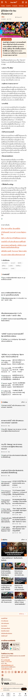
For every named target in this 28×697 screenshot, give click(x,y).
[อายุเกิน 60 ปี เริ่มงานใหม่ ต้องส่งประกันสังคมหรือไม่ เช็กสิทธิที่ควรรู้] (14, 461)
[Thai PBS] (13, 2)
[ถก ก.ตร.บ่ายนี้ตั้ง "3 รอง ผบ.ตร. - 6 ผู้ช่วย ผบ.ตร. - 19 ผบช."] (6, 370)
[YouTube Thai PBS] (19, 672)
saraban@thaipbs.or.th (6, 668)
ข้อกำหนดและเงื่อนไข (5, 628)
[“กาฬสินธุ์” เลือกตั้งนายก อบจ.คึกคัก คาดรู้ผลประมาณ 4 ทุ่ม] (6, 393)
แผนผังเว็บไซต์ (4, 618)
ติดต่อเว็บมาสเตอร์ (5, 631)
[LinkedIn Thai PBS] (2, 675)
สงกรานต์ (13, 263)
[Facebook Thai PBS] (2, 672)
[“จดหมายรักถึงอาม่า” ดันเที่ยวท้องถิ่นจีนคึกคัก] (14, 549)
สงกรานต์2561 (5, 263)
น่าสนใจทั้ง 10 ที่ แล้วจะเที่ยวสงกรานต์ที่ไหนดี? (13, 241)
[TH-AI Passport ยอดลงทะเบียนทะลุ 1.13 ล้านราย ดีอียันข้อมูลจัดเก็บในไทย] (6, 493)
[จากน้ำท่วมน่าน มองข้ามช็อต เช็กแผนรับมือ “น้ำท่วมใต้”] (7, 580)
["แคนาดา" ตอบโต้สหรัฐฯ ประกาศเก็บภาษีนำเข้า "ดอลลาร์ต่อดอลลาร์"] (6, 385)
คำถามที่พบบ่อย (4, 621)
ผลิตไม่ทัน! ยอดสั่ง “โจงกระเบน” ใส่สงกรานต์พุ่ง (14, 251)
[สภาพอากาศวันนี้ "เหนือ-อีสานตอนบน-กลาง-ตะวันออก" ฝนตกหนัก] (14, 412)
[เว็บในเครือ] (2, 2)
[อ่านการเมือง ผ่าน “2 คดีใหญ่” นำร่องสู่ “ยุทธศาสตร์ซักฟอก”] (21, 595)
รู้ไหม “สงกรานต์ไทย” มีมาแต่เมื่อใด (10, 228)
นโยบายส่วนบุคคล (5, 623)
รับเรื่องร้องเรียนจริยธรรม (6, 633)
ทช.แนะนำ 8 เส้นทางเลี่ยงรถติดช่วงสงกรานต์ (13, 255)
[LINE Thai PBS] (15, 672)
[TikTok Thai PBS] (22, 672)
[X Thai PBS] (6, 672)
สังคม (3, 17)
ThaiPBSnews (5, 268)
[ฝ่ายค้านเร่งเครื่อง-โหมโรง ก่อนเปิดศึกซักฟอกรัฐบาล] (7, 566)
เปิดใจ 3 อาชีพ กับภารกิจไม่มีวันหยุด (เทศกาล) (13, 238)
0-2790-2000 (6, 660)
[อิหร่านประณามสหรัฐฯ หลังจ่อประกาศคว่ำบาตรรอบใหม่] (21, 566)
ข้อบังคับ (19, 263)
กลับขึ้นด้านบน (21, 614)
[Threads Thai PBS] (12, 672)
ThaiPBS (12, 268)
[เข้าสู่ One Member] (26, 2)
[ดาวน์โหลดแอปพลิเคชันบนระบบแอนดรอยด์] (15, 648)
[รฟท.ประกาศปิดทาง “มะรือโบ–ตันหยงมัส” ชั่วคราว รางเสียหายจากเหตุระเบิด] (6, 362)
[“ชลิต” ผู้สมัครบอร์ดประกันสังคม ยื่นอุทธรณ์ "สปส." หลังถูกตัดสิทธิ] (6, 529)
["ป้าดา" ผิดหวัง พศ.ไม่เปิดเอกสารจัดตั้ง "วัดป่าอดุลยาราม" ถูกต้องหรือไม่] (6, 511)
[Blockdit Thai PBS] (25, 672)
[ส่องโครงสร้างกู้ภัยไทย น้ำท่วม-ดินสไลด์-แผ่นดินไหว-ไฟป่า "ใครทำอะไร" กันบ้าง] (6, 520)
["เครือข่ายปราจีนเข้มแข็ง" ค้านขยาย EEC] (7, 595)
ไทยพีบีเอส (18, 266)
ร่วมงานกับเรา (4, 626)
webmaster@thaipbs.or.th (7, 665)
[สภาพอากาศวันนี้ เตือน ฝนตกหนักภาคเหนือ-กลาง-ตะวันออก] (6, 484)
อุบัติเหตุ (3, 266)
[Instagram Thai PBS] (9, 672)
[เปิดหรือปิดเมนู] (23, 2)
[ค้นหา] (5, 2)
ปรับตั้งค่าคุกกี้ (4, 636)
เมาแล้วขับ (10, 266)
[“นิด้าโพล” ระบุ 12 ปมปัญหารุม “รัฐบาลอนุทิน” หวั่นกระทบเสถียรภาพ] (14, 345)
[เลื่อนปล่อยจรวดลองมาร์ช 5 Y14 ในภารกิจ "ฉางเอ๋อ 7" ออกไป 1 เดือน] (14, 304)
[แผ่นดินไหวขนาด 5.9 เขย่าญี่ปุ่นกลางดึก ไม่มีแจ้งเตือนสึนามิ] (6, 378)
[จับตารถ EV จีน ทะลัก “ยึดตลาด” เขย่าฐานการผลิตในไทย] (21, 580)
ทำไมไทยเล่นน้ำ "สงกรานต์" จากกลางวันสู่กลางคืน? (13, 233)
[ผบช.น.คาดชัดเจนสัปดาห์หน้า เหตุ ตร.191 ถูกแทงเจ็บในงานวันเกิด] (14, 284)
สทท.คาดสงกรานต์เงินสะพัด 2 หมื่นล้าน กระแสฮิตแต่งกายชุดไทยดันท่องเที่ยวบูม (13, 246)
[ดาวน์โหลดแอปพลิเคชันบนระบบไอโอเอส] (15, 644)
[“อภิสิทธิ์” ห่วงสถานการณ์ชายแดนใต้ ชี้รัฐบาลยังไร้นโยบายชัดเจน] (14, 325)
